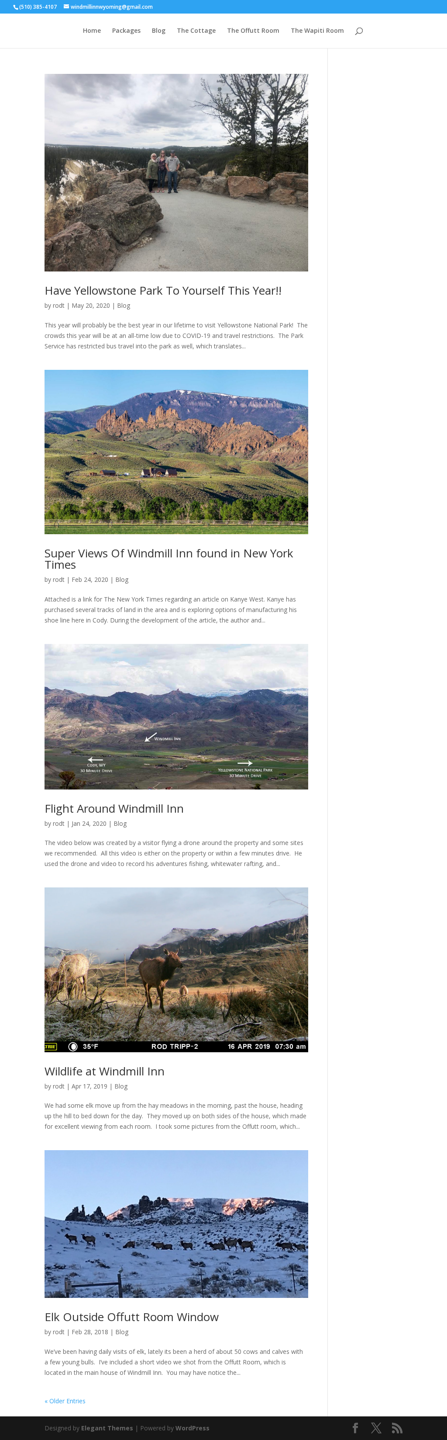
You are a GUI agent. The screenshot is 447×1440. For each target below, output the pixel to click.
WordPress (192, 1428)
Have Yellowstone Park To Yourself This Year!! (163, 290)
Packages (126, 31)
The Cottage (196, 31)
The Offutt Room (253, 31)
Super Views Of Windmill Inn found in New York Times (169, 558)
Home (92, 31)
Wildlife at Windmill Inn (105, 1071)
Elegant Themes (107, 1428)
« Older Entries (65, 1401)
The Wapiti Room (317, 31)
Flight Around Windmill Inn (114, 808)
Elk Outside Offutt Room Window (132, 1317)
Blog (158, 31)
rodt (59, 305)
